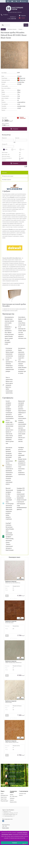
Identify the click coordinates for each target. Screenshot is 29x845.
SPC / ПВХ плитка (13, 796)
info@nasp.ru (13, 16)
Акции (23, 18)
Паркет (2, 793)
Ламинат (11, 794)
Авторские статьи (22, 793)
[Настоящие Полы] (14, 8)
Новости (20, 795)
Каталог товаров (5, 827)
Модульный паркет (4, 800)
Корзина (23, 15)
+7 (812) (11, 18)
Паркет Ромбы (3, 799)
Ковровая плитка (13, 802)
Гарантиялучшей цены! (23, 118)
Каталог (3, 29)
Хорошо (14, 842)
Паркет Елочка (4, 797)
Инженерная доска (4, 795)
